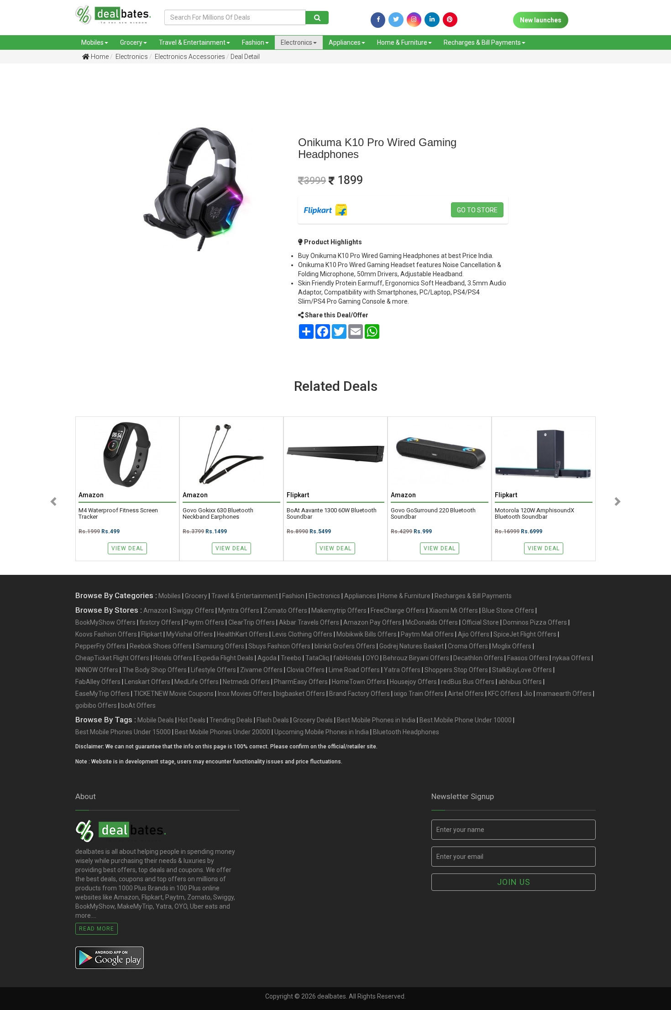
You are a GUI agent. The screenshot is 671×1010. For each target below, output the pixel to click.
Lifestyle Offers (213, 669)
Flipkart (151, 634)
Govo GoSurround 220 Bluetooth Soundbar (433, 513)
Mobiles (92, 42)
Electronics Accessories (189, 56)
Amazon (155, 610)
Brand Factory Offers (359, 693)
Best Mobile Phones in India (376, 720)
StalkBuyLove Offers (522, 669)
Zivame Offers (261, 669)
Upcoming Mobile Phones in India (321, 732)
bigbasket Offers (300, 693)
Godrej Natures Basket (411, 646)
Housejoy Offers (413, 681)
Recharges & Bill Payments (482, 42)
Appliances (345, 42)
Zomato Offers (285, 610)
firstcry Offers (160, 622)
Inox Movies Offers (245, 693)
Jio (528, 693)
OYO (372, 658)
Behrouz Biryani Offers (416, 658)
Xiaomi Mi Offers (453, 610)
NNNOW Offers (96, 669)
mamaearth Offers (564, 693)
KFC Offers (503, 693)
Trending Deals (231, 720)
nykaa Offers (571, 658)
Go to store (477, 210)
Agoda (267, 658)
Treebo (291, 658)
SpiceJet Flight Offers (524, 634)
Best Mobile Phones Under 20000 (222, 732)
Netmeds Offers (246, 681)
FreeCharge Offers (398, 610)
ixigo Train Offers (419, 693)
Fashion (253, 42)
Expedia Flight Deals (224, 658)
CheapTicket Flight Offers (112, 658)
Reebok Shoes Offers (161, 646)
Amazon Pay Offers (372, 622)
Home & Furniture (402, 42)
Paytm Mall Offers (427, 634)
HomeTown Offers (359, 681)
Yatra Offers (402, 669)
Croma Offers (468, 646)
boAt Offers (138, 705)
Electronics (296, 42)
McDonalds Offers (431, 622)
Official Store (480, 622)
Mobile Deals (155, 720)
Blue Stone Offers (508, 610)
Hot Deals (191, 720)
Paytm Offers (204, 622)
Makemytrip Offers (339, 610)
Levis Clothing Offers (302, 634)
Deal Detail (245, 56)
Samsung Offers (220, 646)
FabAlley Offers (98, 681)
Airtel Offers (466, 693)
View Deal (127, 548)
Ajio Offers (473, 634)
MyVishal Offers (189, 634)
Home (99, 56)
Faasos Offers (527, 658)
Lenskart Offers (147, 681)
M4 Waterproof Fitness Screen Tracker (118, 513)
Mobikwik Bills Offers (366, 634)
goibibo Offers (96, 705)
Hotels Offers (172, 658)
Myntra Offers (238, 610)
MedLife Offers (196, 681)
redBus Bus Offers (467, 681)
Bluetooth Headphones (406, 732)
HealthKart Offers (242, 634)
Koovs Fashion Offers (106, 634)
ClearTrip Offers (251, 622)
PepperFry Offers (100, 646)
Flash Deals (273, 720)
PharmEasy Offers (301, 681)
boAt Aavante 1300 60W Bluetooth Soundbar (332, 513)
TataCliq (317, 658)
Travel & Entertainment (192, 42)
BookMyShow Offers (105, 622)
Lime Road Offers (354, 669)
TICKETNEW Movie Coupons (174, 693)
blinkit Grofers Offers (345, 646)
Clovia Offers (306, 669)
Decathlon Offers (478, 658)
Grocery (131, 42)
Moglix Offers (511, 646)
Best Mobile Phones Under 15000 (123, 732)
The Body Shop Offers (154, 669)
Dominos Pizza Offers (535, 622)
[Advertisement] (49, 214)
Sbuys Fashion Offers (279, 646)
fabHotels (347, 658)
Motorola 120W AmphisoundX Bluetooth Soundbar (534, 513)
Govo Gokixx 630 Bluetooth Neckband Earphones (218, 513)
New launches (540, 20)
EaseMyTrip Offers (102, 693)
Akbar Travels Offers (309, 622)
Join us (513, 882)
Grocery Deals (313, 720)
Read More (96, 929)
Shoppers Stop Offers (456, 669)
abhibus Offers (520, 681)
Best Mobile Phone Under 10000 (465, 720)
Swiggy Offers (193, 610)
